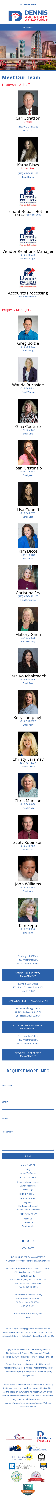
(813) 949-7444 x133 (28, 126)
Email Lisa (28, 516)
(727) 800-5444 (28, 1305)
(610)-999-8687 (28, 721)
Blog (28, 1169)
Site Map (25, 1357)
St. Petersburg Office (28, 1008)
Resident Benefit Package (28, 1209)
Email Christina (28, 599)
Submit (28, 1156)
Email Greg (28, 350)
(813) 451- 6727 (28, 762)
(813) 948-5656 (28, 254)
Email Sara (28, 683)
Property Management (28, 1182)
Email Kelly (28, 724)
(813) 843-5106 (28, 679)
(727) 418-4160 (28, 554)
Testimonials (28, 1226)
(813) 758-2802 (28, 346)
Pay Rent (28, 1202)
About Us (28, 1218)
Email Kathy (28, 177)
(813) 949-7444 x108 (28, 596)
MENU (29, 27)
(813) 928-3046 (28, 929)
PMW (16, 1357)
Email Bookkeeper (28, 296)
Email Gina (28, 433)
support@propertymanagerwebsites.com (24, 1403)
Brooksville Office (28, 1036)
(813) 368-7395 (28, 513)
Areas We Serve (28, 1173)
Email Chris (28, 808)
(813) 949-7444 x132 (28, 173)
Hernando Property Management (21, 1371)
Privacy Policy (37, 1357)
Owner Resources (28, 1185)
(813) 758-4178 (28, 887)
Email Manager (28, 258)
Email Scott (28, 849)
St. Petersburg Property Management (28, 1027)
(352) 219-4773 (28, 471)
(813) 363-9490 (28, 804)
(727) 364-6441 (28, 388)
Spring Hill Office (28, 956)
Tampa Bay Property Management (28, 1000)
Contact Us (28, 1222)
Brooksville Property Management (28, 1054)
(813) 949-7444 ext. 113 (34, 1279)
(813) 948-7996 (33, 215)
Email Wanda (28, 392)
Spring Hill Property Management (28, 975)
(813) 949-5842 (33, 1283)
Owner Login (28, 1189)
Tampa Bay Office (28, 983)
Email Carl (28, 130)
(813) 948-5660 (28, 4)
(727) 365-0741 (28, 430)
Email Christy (28, 766)
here (28, 1317)
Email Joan (28, 475)
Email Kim (28, 558)
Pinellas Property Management (39, 1367)
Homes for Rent (28, 1198)
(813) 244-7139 (28, 845)
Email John (28, 891)
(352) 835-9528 (28, 637)
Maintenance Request (28, 1206)
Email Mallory (28, 641)
